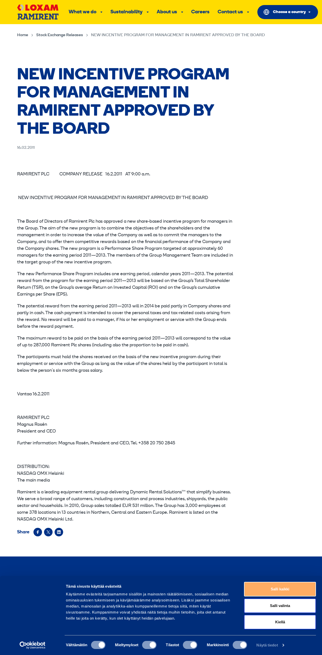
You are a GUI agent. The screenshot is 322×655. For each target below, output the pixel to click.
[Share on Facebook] (37, 532)
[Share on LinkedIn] (59, 532)
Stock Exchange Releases (59, 35)
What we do (82, 12)
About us (167, 12)
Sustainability (126, 12)
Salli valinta (280, 605)
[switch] (149, 645)
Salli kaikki (280, 589)
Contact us (230, 12)
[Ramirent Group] (38, 12)
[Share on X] (48, 532)
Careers (200, 12)
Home (22, 35)
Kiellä (280, 622)
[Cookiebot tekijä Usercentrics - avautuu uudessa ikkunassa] (33, 645)
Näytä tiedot (267, 645)
